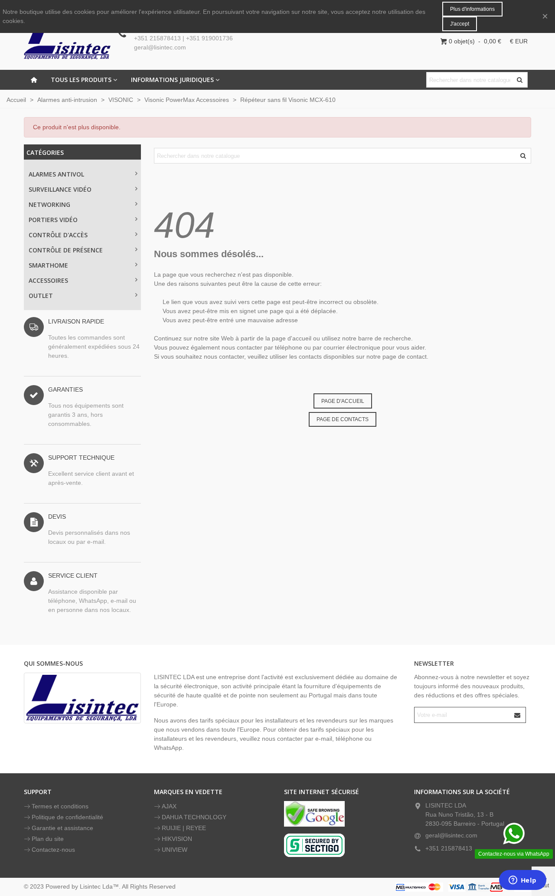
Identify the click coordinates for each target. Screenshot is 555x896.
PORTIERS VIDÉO (53, 220)
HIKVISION (177, 838)
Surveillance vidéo (60, 189)
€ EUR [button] (519, 41)
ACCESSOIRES (48, 280)
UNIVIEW (174, 849)
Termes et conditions (60, 806)
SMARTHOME (48, 265)
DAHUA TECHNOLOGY (194, 817)
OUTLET (41, 295)
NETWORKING (49, 204)
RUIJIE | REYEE (184, 827)
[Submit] (518, 715)
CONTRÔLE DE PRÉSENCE (66, 250)
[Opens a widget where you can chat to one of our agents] (522, 881)
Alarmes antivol (56, 174)
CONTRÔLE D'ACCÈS (58, 235)
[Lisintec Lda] (67, 41)
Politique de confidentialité (67, 817)
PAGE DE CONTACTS (343, 419)
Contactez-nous (53, 849)
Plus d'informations (472, 9)
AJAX (169, 806)
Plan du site (48, 838)
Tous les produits (81, 79)
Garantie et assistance (62, 827)
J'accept (459, 24)
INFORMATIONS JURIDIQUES (172, 79)
